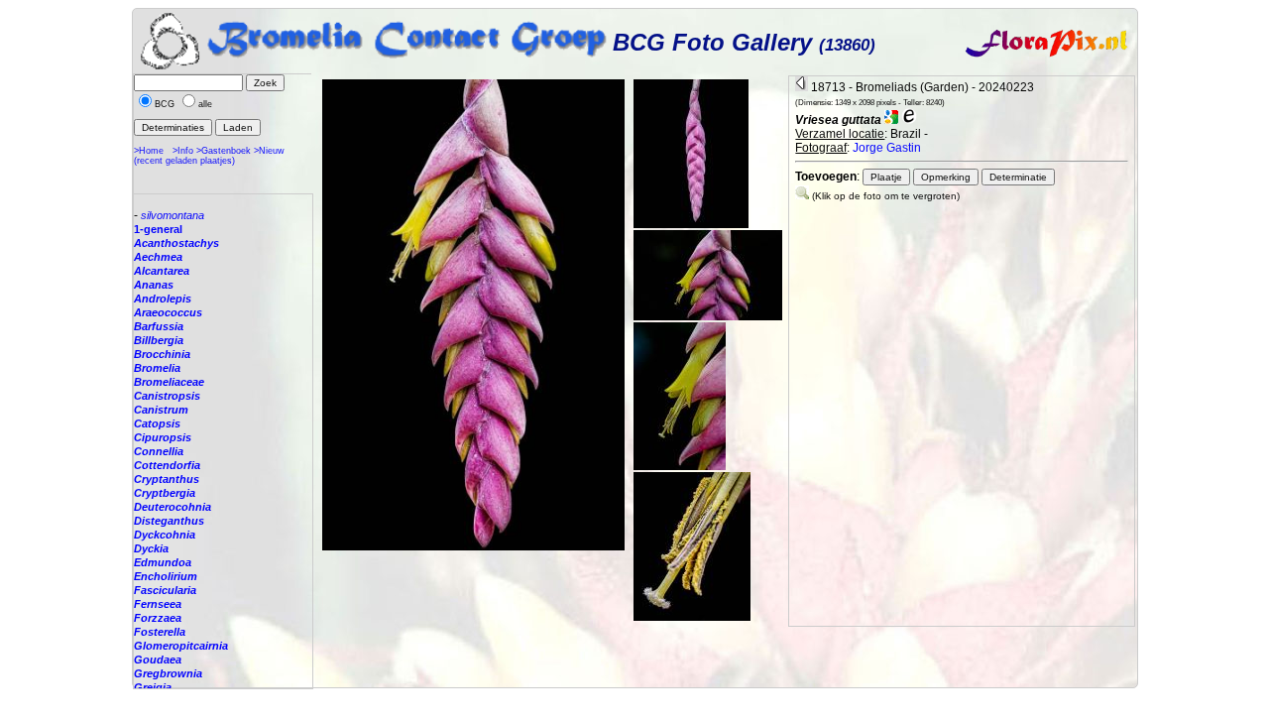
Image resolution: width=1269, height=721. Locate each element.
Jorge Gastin (887, 148)
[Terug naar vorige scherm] (801, 87)
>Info (183, 151)
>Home (149, 151)
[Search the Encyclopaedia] (909, 120)
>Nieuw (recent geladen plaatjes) (209, 156)
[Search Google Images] (891, 120)
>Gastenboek (223, 151)
